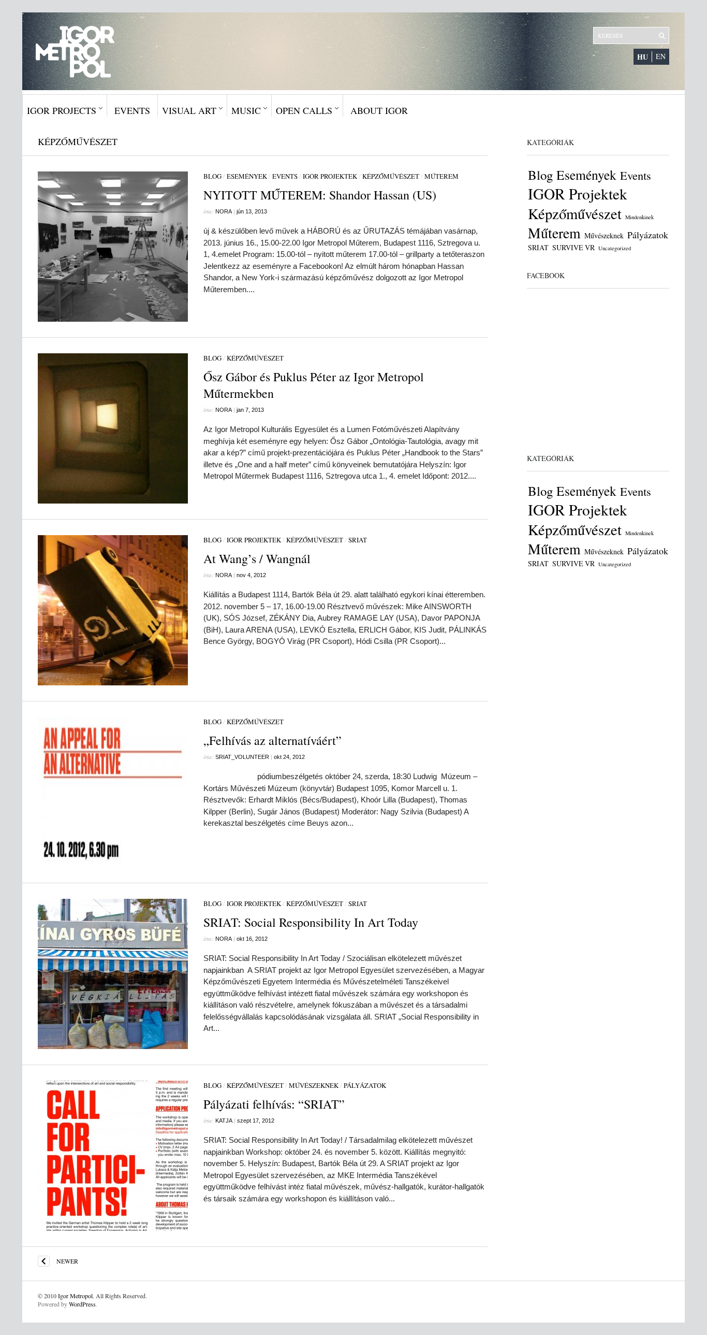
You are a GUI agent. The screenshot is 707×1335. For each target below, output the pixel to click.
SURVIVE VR (573, 247)
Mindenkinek (639, 217)
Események (247, 176)
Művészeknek (313, 1085)
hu (642, 56)
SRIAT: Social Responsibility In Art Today (310, 922)
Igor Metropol (75, 1295)
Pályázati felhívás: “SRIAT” (274, 1104)
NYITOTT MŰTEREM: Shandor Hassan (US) (319, 194)
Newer (67, 1261)
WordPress (82, 1304)
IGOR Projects (61, 110)
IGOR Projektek (330, 176)
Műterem (441, 176)
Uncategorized (614, 248)
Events (132, 110)
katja (223, 1120)
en (661, 56)
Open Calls (304, 110)
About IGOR (379, 110)
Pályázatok (365, 1085)
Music (246, 110)
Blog (212, 176)
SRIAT (357, 539)
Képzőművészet (390, 176)
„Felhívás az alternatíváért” (272, 740)
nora (223, 211)
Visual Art (189, 110)
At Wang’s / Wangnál (257, 558)
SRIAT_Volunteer (242, 757)
